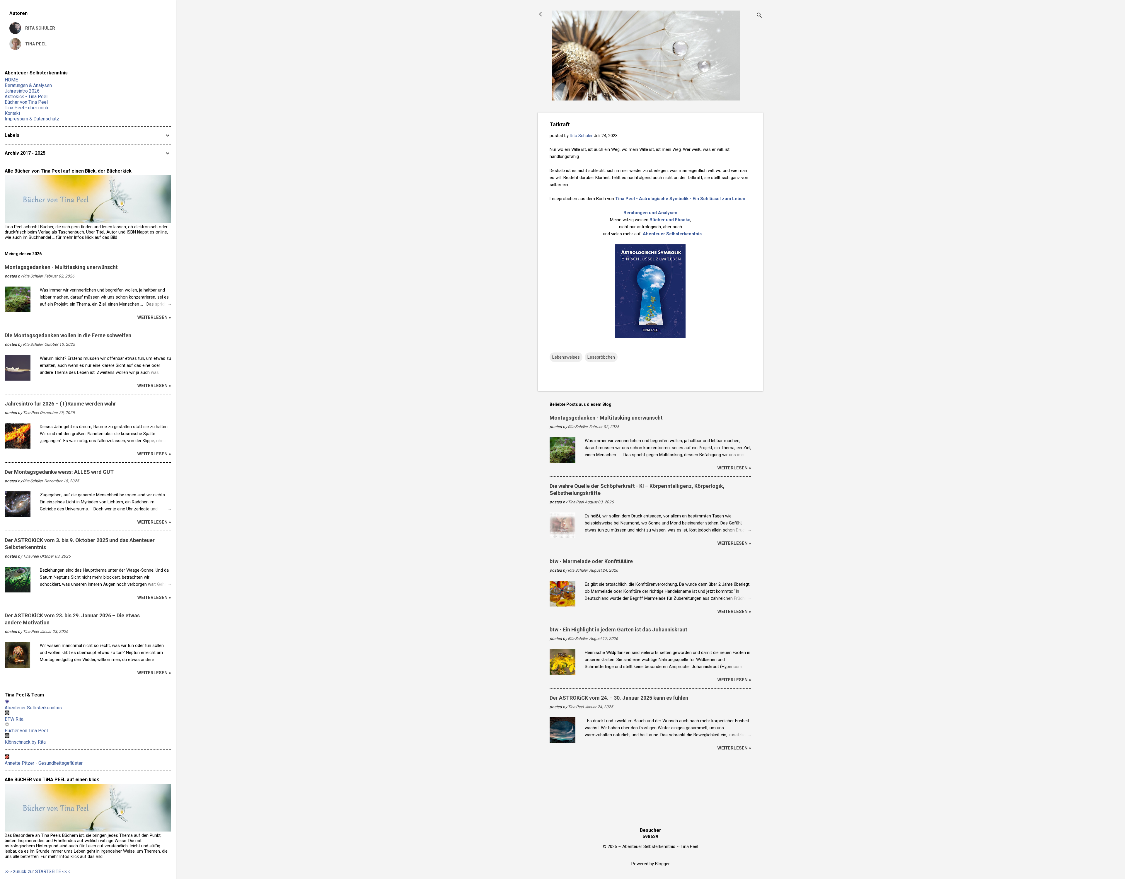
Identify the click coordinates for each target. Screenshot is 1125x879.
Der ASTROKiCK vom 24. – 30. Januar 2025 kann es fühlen (619, 698)
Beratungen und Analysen (650, 212)
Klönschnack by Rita (25, 742)
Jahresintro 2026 (22, 91)
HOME (11, 80)
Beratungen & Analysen (28, 85)
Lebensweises (566, 357)
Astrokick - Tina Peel (26, 96)
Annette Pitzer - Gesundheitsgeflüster (44, 763)
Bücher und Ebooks (670, 219)
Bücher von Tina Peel (26, 102)
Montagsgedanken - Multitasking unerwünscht (606, 418)
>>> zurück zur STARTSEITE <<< (37, 871)
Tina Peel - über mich (26, 107)
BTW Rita (14, 719)
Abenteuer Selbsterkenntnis (672, 233)
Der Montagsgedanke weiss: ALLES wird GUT (59, 472)
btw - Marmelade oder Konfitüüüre (591, 561)
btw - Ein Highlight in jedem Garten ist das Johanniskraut (618, 629)
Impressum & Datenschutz (32, 119)
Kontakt (12, 113)
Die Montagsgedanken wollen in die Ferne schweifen (68, 335)
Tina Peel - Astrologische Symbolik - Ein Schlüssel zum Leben (680, 198)
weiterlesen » (734, 468)
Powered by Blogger (650, 863)
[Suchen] (759, 16)
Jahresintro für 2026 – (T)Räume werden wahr (60, 404)
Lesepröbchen (601, 357)
